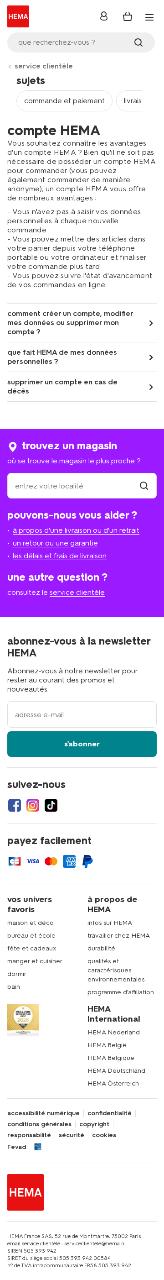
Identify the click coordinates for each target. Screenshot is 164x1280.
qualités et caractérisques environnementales (115, 970)
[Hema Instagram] (32, 805)
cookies (104, 1135)
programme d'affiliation (120, 992)
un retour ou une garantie (55, 543)
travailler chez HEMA (118, 935)
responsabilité (29, 1135)
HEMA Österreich (113, 1083)
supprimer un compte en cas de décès (62, 386)
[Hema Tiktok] (51, 805)
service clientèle (44, 66)
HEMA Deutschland (116, 1071)
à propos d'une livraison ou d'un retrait (76, 530)
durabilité (101, 948)
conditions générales (39, 1124)
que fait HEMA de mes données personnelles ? (62, 357)
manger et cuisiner (34, 961)
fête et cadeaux (31, 948)
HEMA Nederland (113, 1032)
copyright (94, 1124)
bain (13, 987)
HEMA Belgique (110, 1058)
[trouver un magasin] (143, 486)
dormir (16, 974)
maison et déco (30, 923)
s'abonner (82, 744)
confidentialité (109, 1113)
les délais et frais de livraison (60, 555)
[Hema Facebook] (14, 805)
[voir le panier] (127, 16)
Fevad (16, 1147)
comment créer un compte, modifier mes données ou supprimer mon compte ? (70, 322)
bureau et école (31, 935)
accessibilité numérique (43, 1113)
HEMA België (107, 1045)
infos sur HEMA (109, 923)
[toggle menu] (149, 17)
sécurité (71, 1135)
